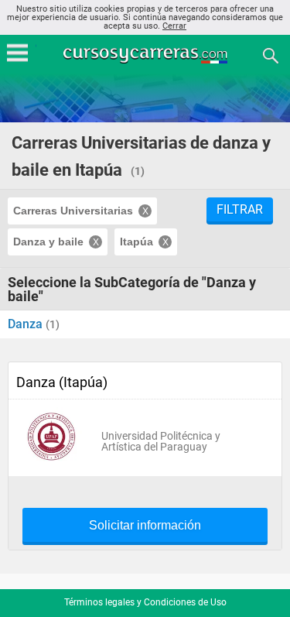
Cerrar (174, 26)
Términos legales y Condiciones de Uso (145, 602)
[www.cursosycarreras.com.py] (146, 54)
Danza (27, 324)
